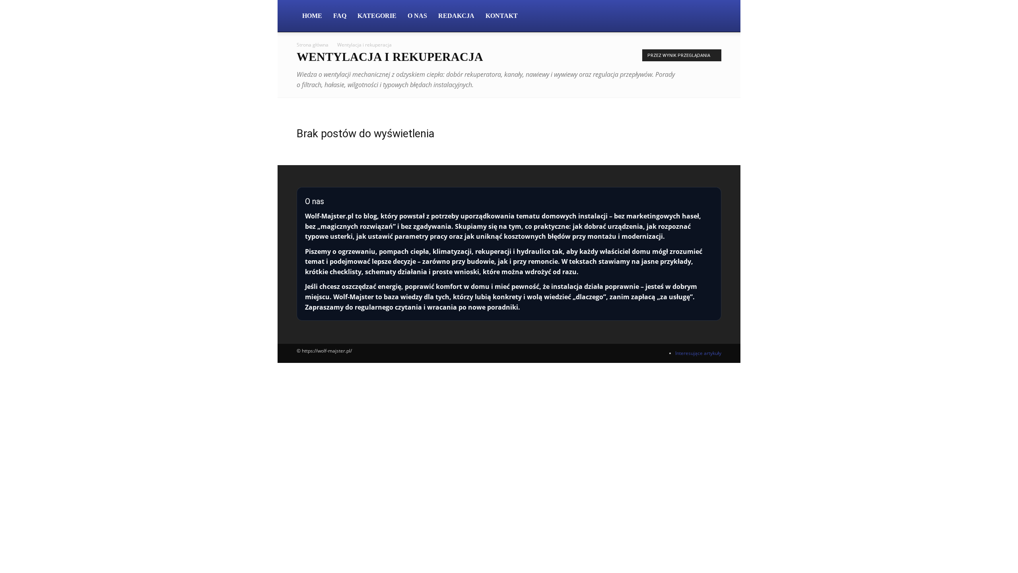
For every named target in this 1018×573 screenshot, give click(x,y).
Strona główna (312, 44)
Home (312, 15)
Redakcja (456, 15)
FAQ (339, 15)
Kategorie (376, 15)
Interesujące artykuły (698, 353)
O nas (417, 15)
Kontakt (502, 15)
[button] (711, 16)
